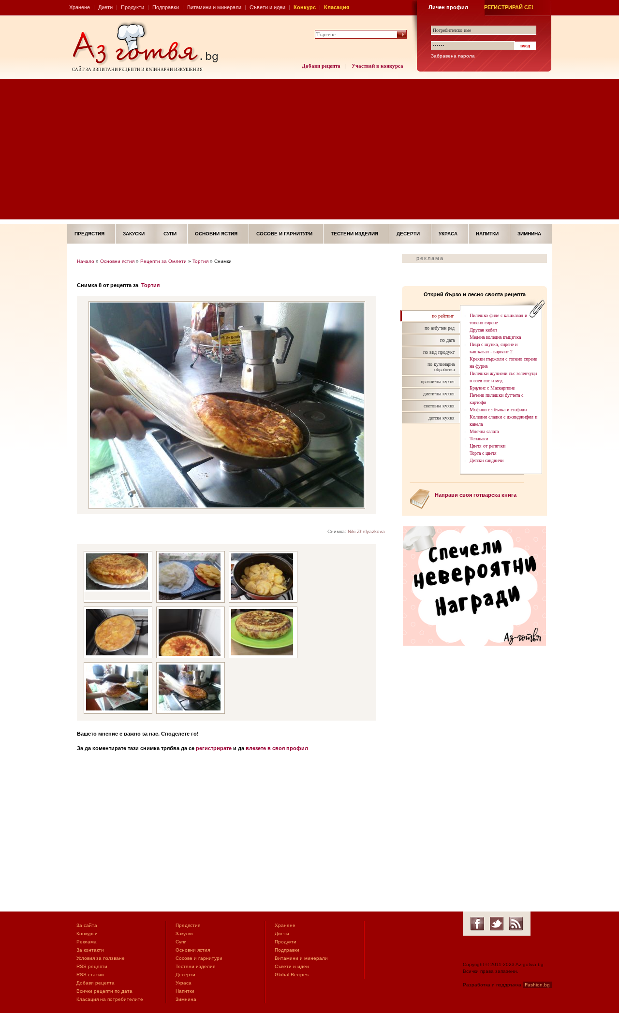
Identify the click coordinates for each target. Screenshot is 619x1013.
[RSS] (516, 923)
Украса (448, 233)
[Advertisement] (309, 151)
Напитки (487, 233)
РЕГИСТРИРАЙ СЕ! (508, 7)
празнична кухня (438, 381)
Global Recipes (292, 974)
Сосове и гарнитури (284, 233)
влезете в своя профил (277, 748)
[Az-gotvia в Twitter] (496, 923)
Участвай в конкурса (377, 66)
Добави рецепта (321, 66)
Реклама (86, 941)
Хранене (79, 7)
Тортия (200, 261)
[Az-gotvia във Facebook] (477, 923)
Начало (85, 261)
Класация (336, 7)
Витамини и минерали (214, 7)
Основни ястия (216, 233)
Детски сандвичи (486, 460)
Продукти (132, 7)
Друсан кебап (483, 330)
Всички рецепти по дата (104, 991)
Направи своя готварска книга (475, 495)
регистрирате (214, 748)
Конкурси (87, 933)
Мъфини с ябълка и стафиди (498, 409)
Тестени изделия (354, 233)
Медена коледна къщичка (495, 337)
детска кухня (441, 417)
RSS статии (90, 974)
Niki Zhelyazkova (366, 531)
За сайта (86, 925)
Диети (105, 7)
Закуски (134, 233)
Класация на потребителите (109, 999)
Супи (170, 233)
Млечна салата (484, 431)
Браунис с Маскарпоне (492, 388)
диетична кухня (439, 393)
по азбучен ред (440, 328)
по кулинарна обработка (441, 367)
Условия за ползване (100, 958)
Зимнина (529, 233)
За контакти (90, 950)
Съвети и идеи (267, 7)
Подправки (165, 7)
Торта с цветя (483, 453)
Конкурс (305, 7)
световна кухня (439, 405)
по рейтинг (443, 315)
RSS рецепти (91, 966)
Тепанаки (479, 438)
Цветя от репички (487, 446)
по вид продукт (439, 352)
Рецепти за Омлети (163, 261)
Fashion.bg (537, 984)
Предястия (89, 233)
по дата (447, 340)
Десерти (408, 233)
